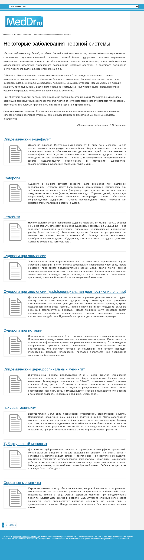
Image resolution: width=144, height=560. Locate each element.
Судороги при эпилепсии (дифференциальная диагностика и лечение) (65, 291)
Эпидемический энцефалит (27, 139)
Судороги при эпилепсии (25, 256)
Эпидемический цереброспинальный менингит (44, 369)
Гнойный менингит (20, 408)
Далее (12, 525)
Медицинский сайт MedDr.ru (26, 536)
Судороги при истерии (23, 330)
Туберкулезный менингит (25, 444)
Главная (5, 34)
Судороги (12, 178)
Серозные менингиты (22, 483)
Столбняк (12, 217)
